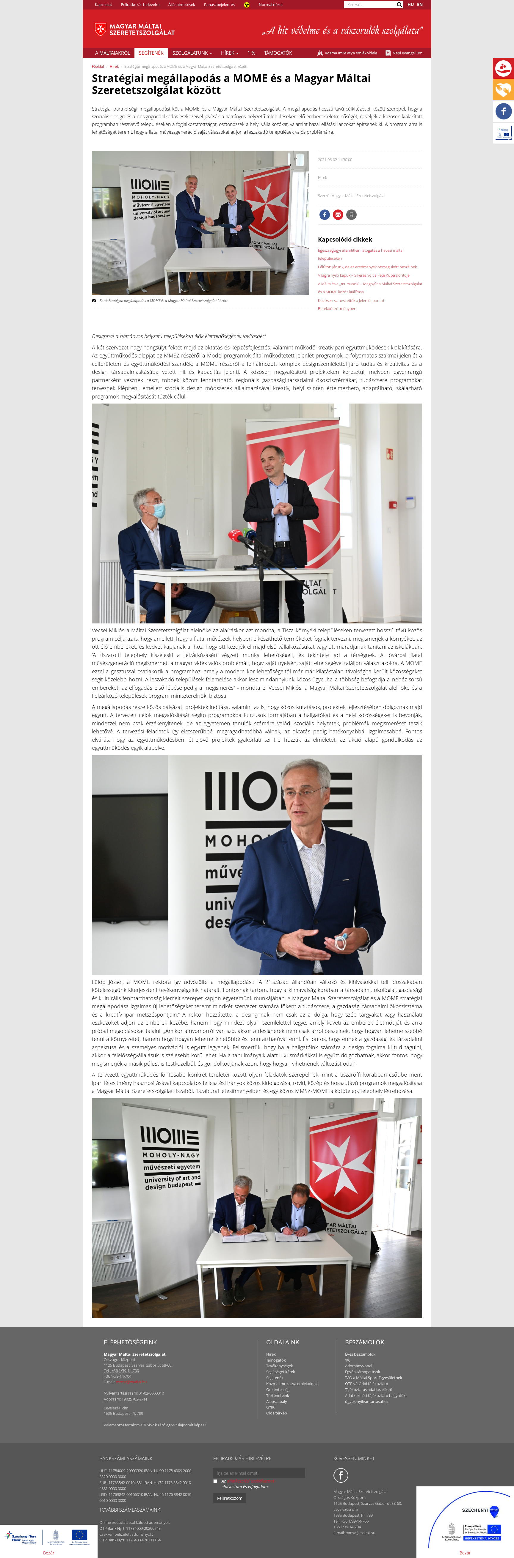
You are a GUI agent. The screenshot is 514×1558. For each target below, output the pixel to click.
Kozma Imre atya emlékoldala (351, 53)
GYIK (270, 1407)
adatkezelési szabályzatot (250, 1481)
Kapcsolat (103, 4)
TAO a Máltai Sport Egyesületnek (373, 1377)
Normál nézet (271, 4)
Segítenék (151, 53)
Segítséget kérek (280, 1371)
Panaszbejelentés (219, 4)
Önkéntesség (277, 1389)
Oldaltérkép (276, 1413)
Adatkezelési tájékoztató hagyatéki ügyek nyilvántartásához (375, 1398)
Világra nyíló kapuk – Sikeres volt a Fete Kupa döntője (364, 275)
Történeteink (277, 1395)
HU (411, 4)
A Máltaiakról (112, 53)
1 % (251, 53)
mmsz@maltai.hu (131, 1381)
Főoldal (98, 66)
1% (347, 1360)
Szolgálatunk (191, 53)
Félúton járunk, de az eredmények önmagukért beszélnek (367, 267)
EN (420, 4)
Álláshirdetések (181, 4)
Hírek (228, 53)
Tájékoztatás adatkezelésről (369, 1389)
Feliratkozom (229, 1498)
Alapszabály (276, 1401)
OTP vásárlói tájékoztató (366, 1383)
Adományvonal (358, 1365)
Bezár (48, 1553)
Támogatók (278, 53)
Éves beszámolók (360, 1354)
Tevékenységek (279, 1365)
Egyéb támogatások (362, 1371)
